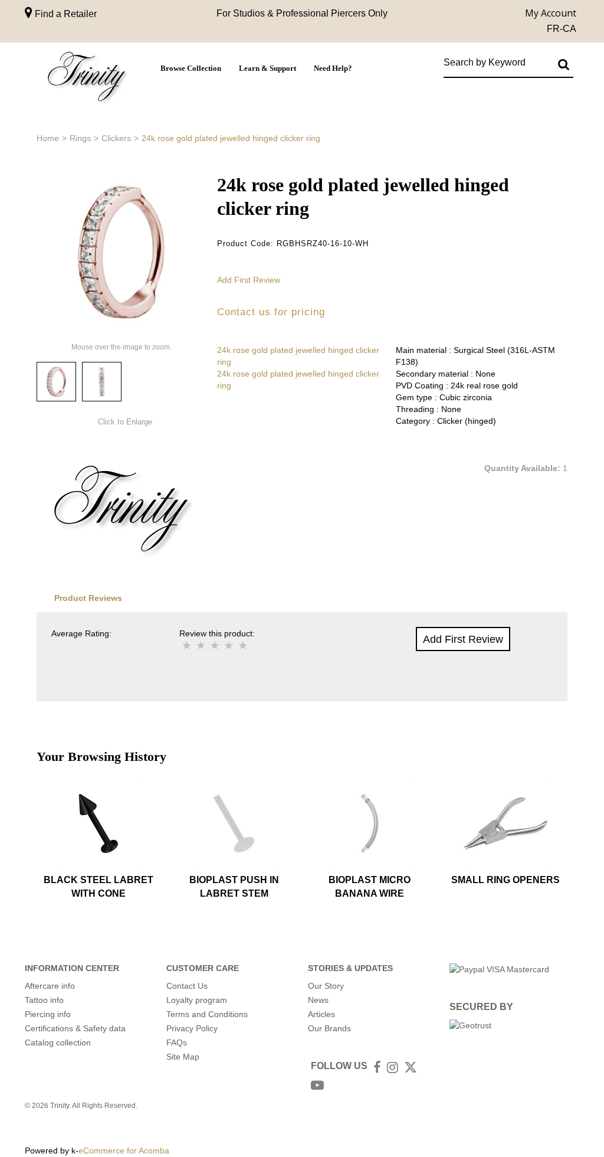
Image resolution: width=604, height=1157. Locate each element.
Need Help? (333, 68)
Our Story (326, 986)
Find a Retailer (64, 14)
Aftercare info (50, 986)
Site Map (182, 1056)
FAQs (176, 1042)
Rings (80, 138)
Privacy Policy (192, 1028)
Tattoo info (44, 1000)
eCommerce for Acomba (123, 1150)
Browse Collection (190, 68)
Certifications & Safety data (75, 1028)
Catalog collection (58, 1042)
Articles (321, 1014)
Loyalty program (196, 1000)
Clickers (116, 138)
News (318, 1000)
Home (48, 138)
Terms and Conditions (207, 1014)
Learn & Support (267, 68)
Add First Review (248, 280)
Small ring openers (505, 880)
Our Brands (329, 1028)
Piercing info (48, 1014)
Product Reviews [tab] (88, 598)
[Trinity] (87, 78)
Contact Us (187, 986)
